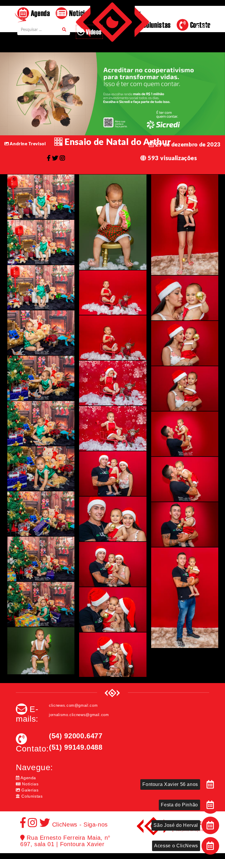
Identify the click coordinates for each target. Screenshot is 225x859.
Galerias (29, 790)
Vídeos (93, 31)
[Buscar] (64, 30)
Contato (199, 24)
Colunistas (31, 796)
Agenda (39, 13)
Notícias (29, 784)
